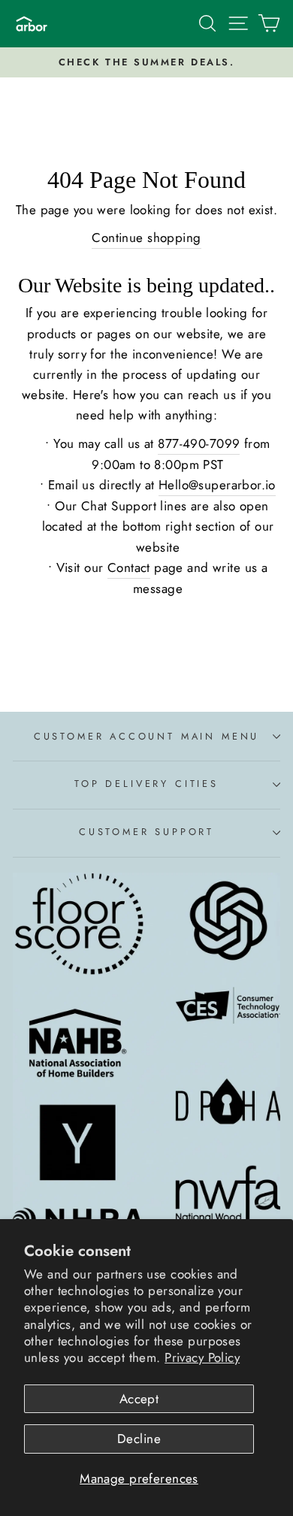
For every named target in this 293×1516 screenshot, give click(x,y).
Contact (128, 567)
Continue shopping (146, 237)
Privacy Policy (202, 1357)
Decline (139, 1439)
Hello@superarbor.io (217, 485)
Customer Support (146, 832)
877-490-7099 (199, 443)
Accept (139, 1399)
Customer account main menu (146, 736)
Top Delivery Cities (146, 783)
